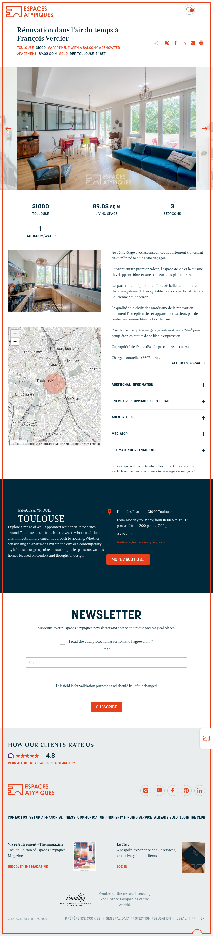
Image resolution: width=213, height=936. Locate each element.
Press (70, 818)
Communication (90, 818)
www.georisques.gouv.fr (179, 471)
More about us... (128, 560)
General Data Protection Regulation (138, 919)
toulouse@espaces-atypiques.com (143, 542)
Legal (181, 919)
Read (107, 649)
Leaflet (16, 443)
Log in (122, 867)
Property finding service (129, 818)
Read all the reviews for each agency (41, 763)
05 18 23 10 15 (127, 534)
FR (193, 919)
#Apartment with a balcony (73, 48)
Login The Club (192, 818)
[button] (54, 383)
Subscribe (106, 707)
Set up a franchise (46, 818)
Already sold (166, 818)
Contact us (17, 818)
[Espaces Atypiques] (29, 16)
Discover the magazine (28, 867)
